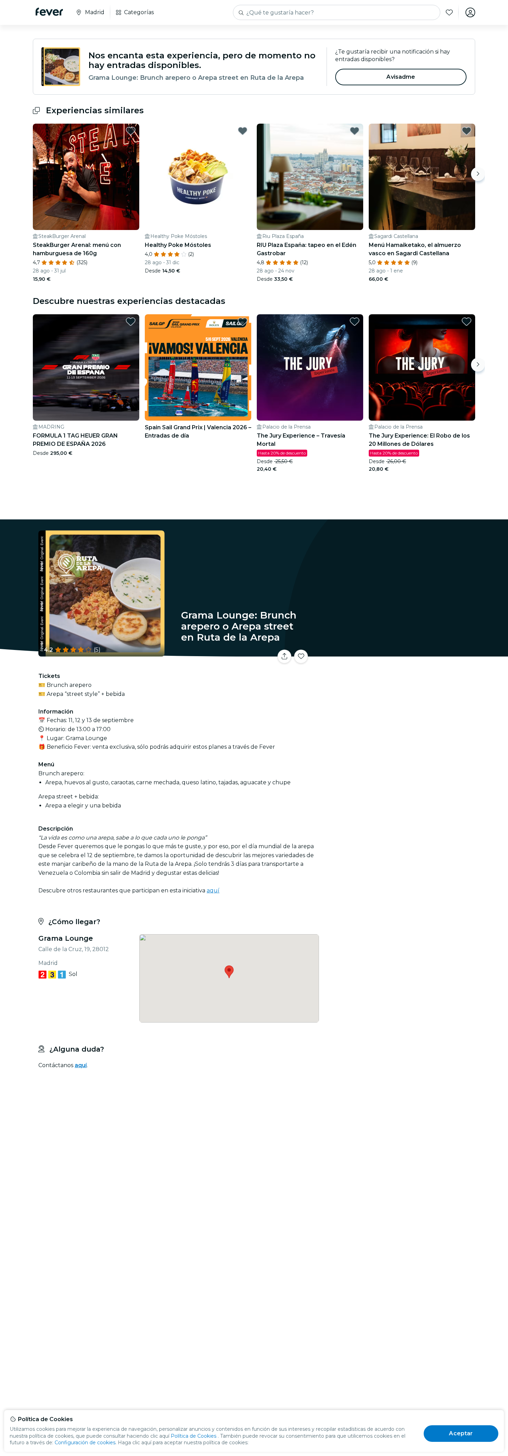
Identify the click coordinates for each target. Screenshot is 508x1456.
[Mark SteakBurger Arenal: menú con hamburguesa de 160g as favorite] (130, 130)
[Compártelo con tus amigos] (284, 656)
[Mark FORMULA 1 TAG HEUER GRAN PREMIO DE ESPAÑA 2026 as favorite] (130, 321)
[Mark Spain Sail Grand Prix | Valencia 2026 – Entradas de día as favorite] (242, 321)
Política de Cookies (193, 1436)
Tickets (398, 652)
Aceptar (461, 1433)
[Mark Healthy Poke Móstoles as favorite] (242, 130)
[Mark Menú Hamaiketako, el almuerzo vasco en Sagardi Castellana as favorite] (466, 130)
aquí (213, 890)
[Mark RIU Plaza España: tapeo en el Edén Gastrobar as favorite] (354, 130)
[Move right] (478, 174)
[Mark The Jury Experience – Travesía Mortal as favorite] (354, 321)
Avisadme (400, 77)
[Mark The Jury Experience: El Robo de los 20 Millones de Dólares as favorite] (466, 321)
